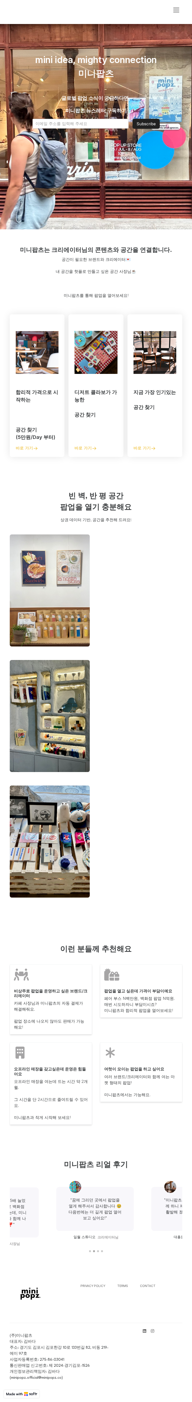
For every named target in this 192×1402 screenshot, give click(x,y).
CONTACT (148, 1286)
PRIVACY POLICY (92, 1286)
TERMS (122, 1286)
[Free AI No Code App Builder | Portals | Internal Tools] (21, 1394)
